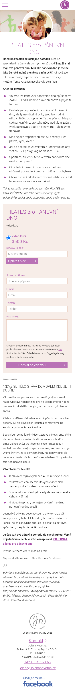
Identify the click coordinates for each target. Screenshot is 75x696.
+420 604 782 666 (37, 662)
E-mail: (10, 289)
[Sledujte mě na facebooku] (37, 682)
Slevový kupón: (15, 248)
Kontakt (36, 640)
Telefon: (10, 303)
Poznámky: (12, 316)
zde (60, 349)
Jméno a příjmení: (16, 275)
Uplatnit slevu (17, 261)
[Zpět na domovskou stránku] (65, 5)
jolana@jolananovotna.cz (37, 668)
